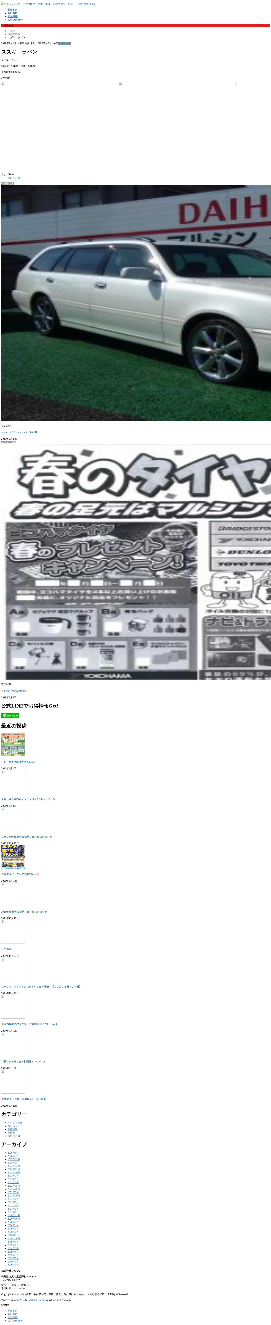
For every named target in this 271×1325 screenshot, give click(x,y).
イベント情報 (15, 1122)
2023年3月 (13, 1182)
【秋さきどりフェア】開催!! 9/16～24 (23, 1061)
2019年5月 (13, 1255)
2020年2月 (13, 1232)
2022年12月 (14, 1185)
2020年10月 (14, 1218)
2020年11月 (14, 1215)
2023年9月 (13, 1179)
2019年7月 (13, 1248)
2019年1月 (13, 1265)
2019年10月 (14, 1238)
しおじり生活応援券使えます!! (18, 761)
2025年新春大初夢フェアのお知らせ (24, 911)
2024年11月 (14, 1169)
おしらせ (13, 1126)
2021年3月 (13, 1205)
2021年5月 (13, 1202)
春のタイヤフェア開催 (14, 691)
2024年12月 (14, 1166)
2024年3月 (13, 1175)
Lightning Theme (36, 1300)
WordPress (19, 1300)
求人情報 (13, 1317)
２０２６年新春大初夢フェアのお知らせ (26, 836)
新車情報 (13, 1129)
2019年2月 (13, 1261)
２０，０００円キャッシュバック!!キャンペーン (28, 799)
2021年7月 (13, 1199)
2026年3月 (13, 1156)
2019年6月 (13, 1251)
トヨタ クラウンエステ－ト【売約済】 (19, 432)
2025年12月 (14, 1159)
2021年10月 (14, 1195)
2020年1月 (13, 1235)
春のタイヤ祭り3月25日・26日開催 (25, 1099)
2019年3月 (13, 1258)
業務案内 (13, 1310)
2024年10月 (14, 1172)
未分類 (11, 1132)
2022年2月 (13, 1192)
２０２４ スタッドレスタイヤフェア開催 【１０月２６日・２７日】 (41, 986)
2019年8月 (13, 1245)
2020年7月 (13, 1222)
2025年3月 (13, 1162)
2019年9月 (13, 1241)
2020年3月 (13, 1228)
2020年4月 (13, 1225)
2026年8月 (13, 1152)
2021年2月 (13, 1208)
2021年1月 (13, 1212)
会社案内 (13, 1314)
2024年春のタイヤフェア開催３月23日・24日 (30, 1024)
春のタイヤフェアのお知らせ (20, 874)
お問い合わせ (15, 1320)
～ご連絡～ (7, 949)
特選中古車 (64, 43)
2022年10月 (14, 1189)
